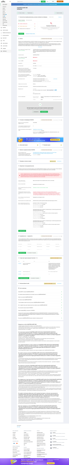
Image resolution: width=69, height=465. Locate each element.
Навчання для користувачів (28, 441)
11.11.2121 (19, 271)
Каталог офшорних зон (27, 453)
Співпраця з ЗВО (26, 438)
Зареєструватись (44, 111)
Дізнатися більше (55, 139)
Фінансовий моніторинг (40, 435)
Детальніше (53, 283)
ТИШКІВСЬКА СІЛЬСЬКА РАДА (37, 129)
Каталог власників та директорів (27, 456)
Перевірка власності (40, 437)
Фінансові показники (40, 438)
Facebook (14, 432)
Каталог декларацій (27, 457)
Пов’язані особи (5, 22)
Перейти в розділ (22, 230)
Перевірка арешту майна (41, 456)
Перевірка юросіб (40, 432)
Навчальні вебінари (27, 440)
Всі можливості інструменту (31, 252)
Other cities (18, 426)
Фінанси (4, 8)
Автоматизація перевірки (41, 440)
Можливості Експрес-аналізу (30, 33)
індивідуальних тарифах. (53, 4)
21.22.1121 (19, 263)
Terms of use (15, 449)
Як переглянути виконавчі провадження (41, 450)
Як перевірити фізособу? (41, 452)
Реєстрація (60, 1)
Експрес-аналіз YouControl (41, 443)
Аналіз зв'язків (5, 20)
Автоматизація (5, 25)
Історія (4, 11)
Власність (4, 9)
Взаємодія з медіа (27, 437)
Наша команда (26, 435)
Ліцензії (4, 17)
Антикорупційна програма (15, 456)
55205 (42, 99)
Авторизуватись (36, 111)
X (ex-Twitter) (15, 438)
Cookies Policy (15, 452)
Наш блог (25, 443)
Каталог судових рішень (27, 452)
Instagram (14, 437)
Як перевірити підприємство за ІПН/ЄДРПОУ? (42, 454)
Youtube (14, 435)
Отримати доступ (53, 161)
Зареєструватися (51, 463)
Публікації (4, 14)
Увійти (53, 1)
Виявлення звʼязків (40, 441)
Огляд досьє (4, 6)
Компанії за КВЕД (26, 450)
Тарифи (25, 432)
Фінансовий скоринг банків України (41, 445)
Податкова (4, 19)
